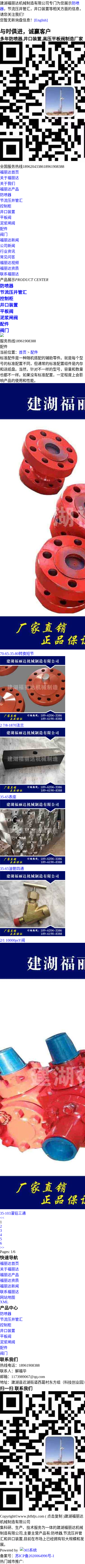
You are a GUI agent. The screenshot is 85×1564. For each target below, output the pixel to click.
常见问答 (7, 257)
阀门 (4, 234)
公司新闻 (7, 246)
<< (2, 1218)
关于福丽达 (9, 178)
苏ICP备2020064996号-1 (34, 1556)
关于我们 (7, 184)
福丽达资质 (9, 268)
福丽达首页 (9, 172)
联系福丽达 (9, 274)
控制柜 (5, 206)
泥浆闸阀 (7, 223)
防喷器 (5, 195)
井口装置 (7, 212)
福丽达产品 (9, 189)
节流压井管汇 (11, 201)
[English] (41, 20)
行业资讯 (7, 251)
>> (2, 1247)
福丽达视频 (9, 263)
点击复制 (54, 1516)
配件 (4, 229)
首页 (22, 352)
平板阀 (5, 217)
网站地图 (7, 1297)
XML (4, 1302)
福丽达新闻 (9, 240)
